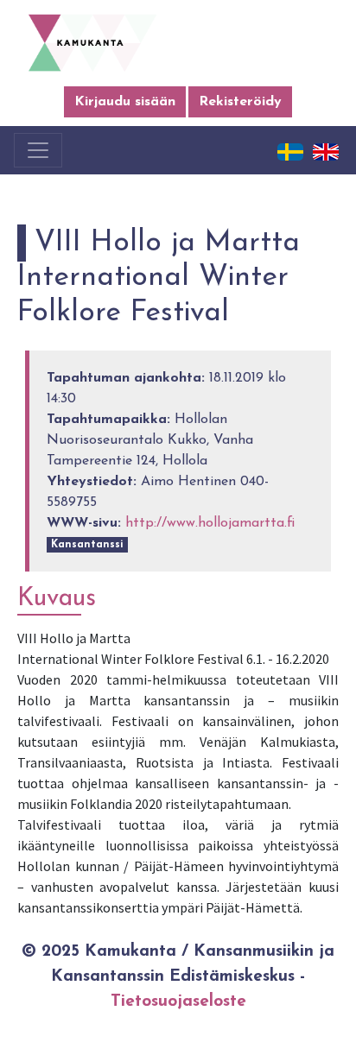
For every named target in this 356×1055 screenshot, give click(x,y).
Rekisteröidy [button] (240, 102)
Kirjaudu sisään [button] (124, 102)
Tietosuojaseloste (178, 1002)
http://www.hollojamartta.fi (210, 523)
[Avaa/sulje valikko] (38, 150)
